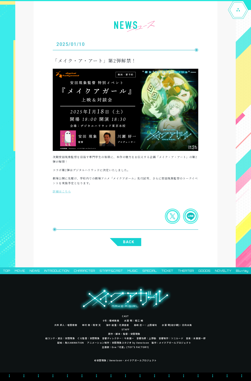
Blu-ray (242, 270)
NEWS (35, 270)
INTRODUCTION (56, 270)
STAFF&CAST (111, 270)
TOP (6, 270)
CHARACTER (84, 270)
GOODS (204, 270)
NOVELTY (223, 270)
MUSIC (133, 270)
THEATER (186, 270)
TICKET (167, 270)
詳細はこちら (62, 191)
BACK (128, 242)
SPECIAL (149, 270)
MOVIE (20, 270)
